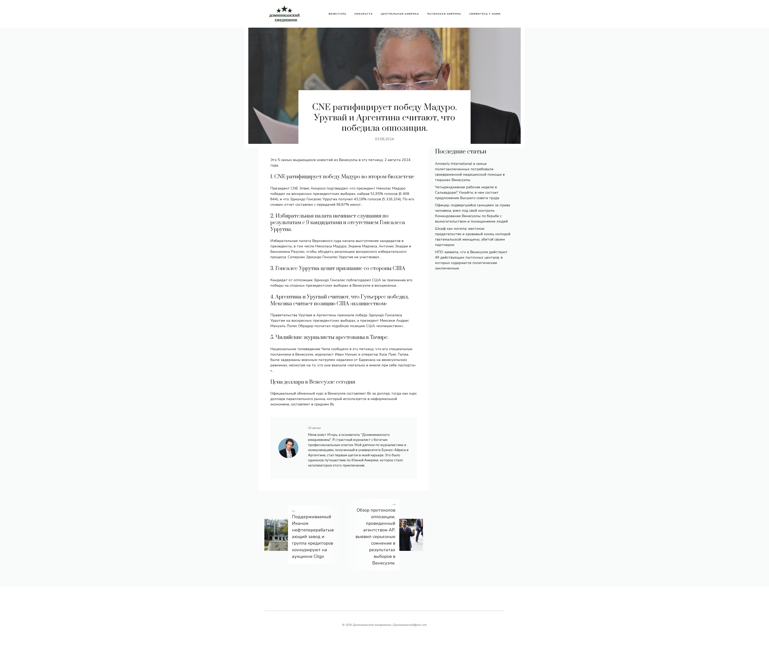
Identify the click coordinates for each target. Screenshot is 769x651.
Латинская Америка (444, 13)
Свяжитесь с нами (485, 13)
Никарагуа (363, 13)
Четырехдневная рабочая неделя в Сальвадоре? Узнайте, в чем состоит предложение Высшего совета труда (467, 192)
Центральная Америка (400, 13)
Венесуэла (337, 13)
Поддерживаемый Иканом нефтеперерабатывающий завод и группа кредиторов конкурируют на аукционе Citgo (313, 536)
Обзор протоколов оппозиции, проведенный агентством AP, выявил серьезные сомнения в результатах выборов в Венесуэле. (375, 536)
